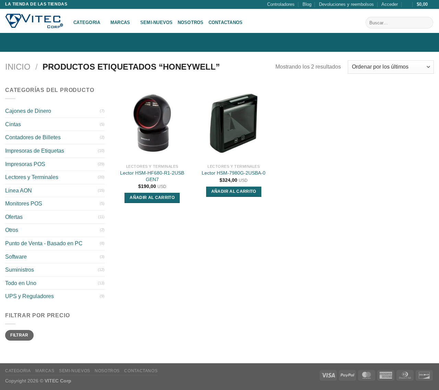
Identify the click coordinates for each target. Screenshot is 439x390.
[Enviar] (426, 22)
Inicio (18, 66)
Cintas (13, 124)
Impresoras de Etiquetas (34, 151)
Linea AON (18, 190)
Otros (11, 230)
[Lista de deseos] (407, 4)
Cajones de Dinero (28, 111)
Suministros (19, 270)
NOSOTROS (191, 22)
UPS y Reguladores (29, 296)
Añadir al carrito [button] (152, 198)
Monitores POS (23, 203)
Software (16, 257)
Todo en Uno (20, 283)
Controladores (281, 4)
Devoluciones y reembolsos (346, 4)
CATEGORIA (86, 22)
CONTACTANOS (226, 22)
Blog (306, 4)
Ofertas (14, 217)
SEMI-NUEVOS (156, 22)
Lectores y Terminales (31, 177)
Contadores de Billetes (33, 137)
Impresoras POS (25, 164)
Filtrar (19, 335)
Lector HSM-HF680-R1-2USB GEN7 (152, 176)
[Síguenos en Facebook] (420, 42)
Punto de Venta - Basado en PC (44, 243)
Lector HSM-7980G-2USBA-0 (233, 173)
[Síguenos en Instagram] (429, 42)
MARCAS (120, 22)
